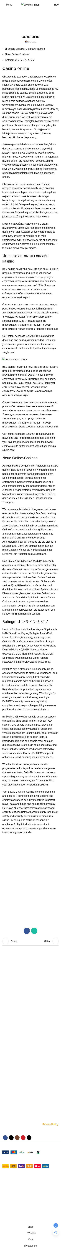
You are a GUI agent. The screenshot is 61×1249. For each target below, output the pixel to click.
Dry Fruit (6, 1040)
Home (5, 25)
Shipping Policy (9, 1077)
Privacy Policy (50, 1124)
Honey (5, 1050)
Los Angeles (9, 1194)
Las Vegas (8, 1206)
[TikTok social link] (29, 1137)
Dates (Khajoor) (10, 1034)
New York (7, 1176)
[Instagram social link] (17, 1137)
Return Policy (8, 1087)
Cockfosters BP (11, 1188)
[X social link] (11, 1137)
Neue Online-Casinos (17, 54)
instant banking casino (14, 92)
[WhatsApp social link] (34, 931)
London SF (8, 1182)
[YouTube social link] (23, 1137)
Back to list (30, 941)
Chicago (7, 1200)
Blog (4, 1104)
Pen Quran (7, 1045)
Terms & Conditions (12, 1082)
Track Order (8, 1093)
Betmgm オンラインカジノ (20, 60)
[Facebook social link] (27, 931)
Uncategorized (17, 25)
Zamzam (6, 1029)
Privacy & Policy (10, 1071)
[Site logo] (30, 4)
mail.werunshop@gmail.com (26, 1007)
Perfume (6, 1023)
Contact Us (7, 1098)
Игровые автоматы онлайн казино (25, 48)
